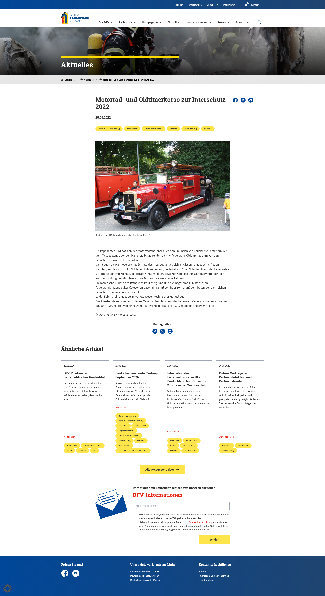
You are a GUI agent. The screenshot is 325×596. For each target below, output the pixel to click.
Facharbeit (123, 425)
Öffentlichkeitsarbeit (153, 128)
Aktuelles (89, 79)
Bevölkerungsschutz (127, 415)
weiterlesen (69, 436)
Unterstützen (195, 4)
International (140, 425)
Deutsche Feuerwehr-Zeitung (130, 420)
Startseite (70, 79)
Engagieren (212, 4)
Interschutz (132, 128)
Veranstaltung (191, 128)
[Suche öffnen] (259, 22)
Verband (208, 128)
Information (72, 445)
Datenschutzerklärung (200, 522)
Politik (69, 450)
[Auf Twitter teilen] (243, 100)
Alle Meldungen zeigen (160, 469)
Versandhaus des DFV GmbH (144, 571)
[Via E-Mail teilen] (250, 100)
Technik (173, 128)
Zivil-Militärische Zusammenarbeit (133, 450)
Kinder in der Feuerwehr (128, 435)
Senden (214, 539)
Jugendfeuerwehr (126, 430)
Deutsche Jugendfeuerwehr (144, 575)
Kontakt (203, 571)
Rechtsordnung (207, 579)
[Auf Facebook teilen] (235, 100)
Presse (173, 445)
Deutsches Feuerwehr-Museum (146, 579)
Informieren (229, 4)
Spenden (178, 4)
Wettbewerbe (124, 445)
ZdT (94, 450)
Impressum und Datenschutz (214, 575)
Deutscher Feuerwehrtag (109, 128)
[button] (7, 588)
